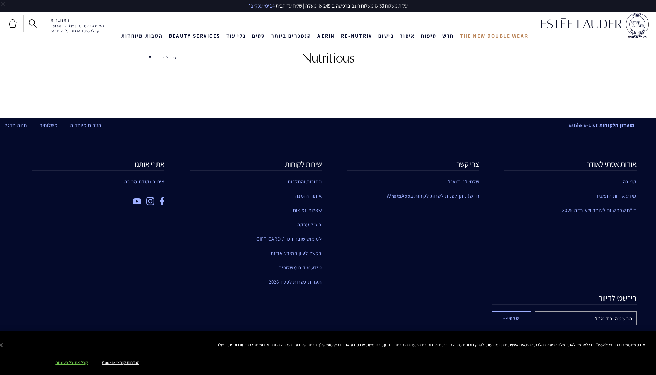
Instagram (150, 201)
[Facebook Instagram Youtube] (98, 199)
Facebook (162, 201)
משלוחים (48, 125)
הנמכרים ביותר (291, 35)
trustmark (637, 26)
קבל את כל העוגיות (71, 362)
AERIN (326, 35)
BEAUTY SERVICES (194, 35)
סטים (258, 35)
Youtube (137, 201)
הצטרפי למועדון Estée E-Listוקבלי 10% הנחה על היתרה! (77, 28)
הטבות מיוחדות (142, 35)
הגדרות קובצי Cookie (120, 362)
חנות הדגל (16, 125)
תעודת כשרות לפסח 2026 (295, 282)
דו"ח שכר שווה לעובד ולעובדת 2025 (599, 210)
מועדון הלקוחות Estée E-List (601, 125)
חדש (448, 35)
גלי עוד (236, 35)
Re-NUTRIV (356, 35)
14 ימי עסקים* (261, 5)
